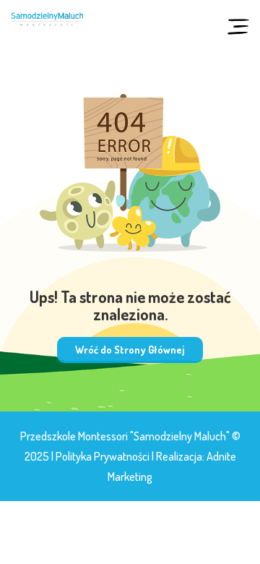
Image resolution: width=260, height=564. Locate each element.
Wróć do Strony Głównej (130, 349)
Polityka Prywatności (103, 456)
